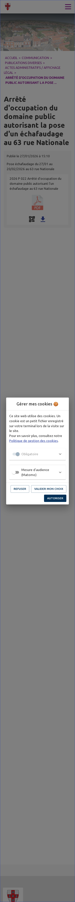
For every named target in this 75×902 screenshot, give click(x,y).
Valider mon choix (48, 488)
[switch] (14, 472)
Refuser (20, 488)
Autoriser (55, 498)
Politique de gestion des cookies (33, 441)
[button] (37, 454)
